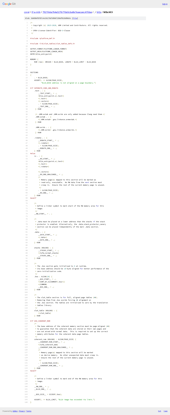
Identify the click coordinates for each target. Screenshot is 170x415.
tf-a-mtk (35, 12)
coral (26, 12)
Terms (28, 411)
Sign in (165, 4)
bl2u (99, 12)
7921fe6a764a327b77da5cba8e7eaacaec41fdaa (67, 12)
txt (159, 411)
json (166, 411)
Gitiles (15, 411)
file (75, 18)
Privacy (22, 411)
